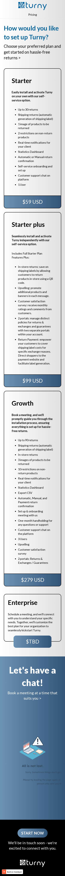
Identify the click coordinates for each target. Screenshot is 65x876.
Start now (32, 833)
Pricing (32, 14)
